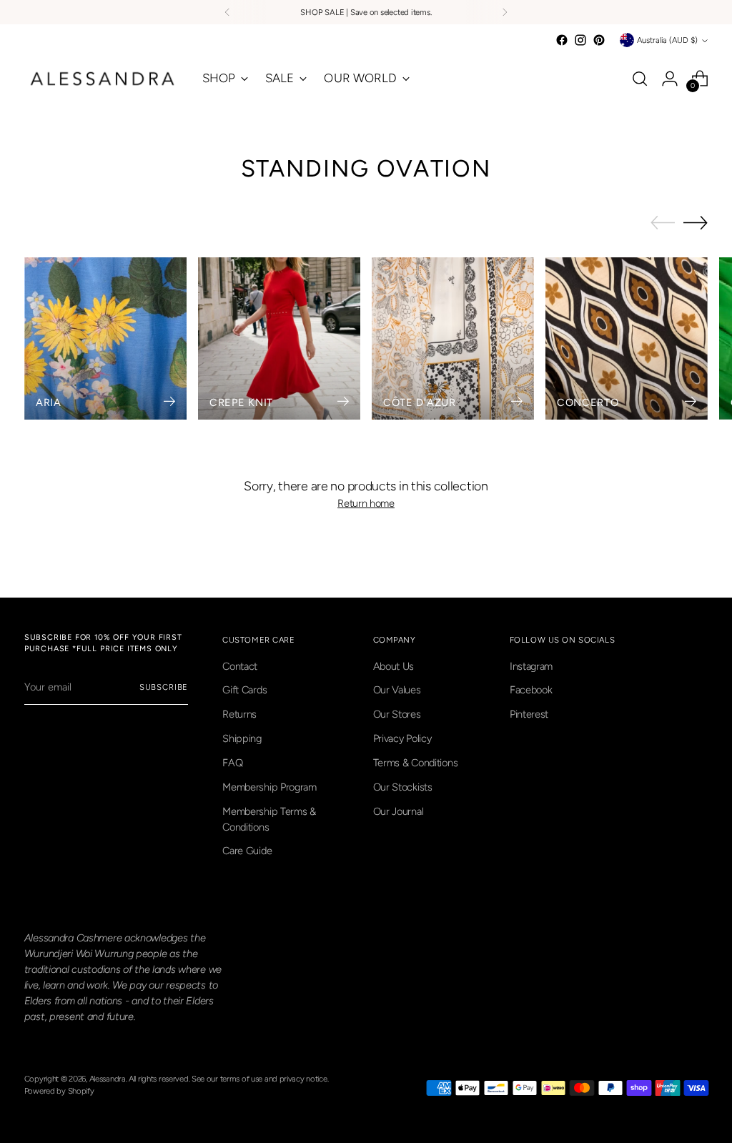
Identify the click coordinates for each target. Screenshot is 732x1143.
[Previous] (227, 12)
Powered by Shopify (59, 1091)
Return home (366, 503)
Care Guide (247, 850)
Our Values (397, 689)
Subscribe (164, 687)
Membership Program (269, 787)
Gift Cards (244, 689)
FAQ (232, 762)
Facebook (531, 689)
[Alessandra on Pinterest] (599, 40)
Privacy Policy (402, 738)
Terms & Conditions (415, 762)
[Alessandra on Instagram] (580, 40)
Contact (239, 666)
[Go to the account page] (670, 78)
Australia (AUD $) (667, 40)
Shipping (242, 738)
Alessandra (107, 1079)
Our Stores (397, 714)
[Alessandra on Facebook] (561, 40)
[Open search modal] (639, 78)
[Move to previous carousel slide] (663, 223)
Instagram (531, 666)
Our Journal (398, 811)
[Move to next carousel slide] (695, 222)
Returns (239, 714)
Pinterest (529, 714)
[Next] (504, 12)
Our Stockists (402, 787)
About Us (394, 666)
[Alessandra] (103, 78)
